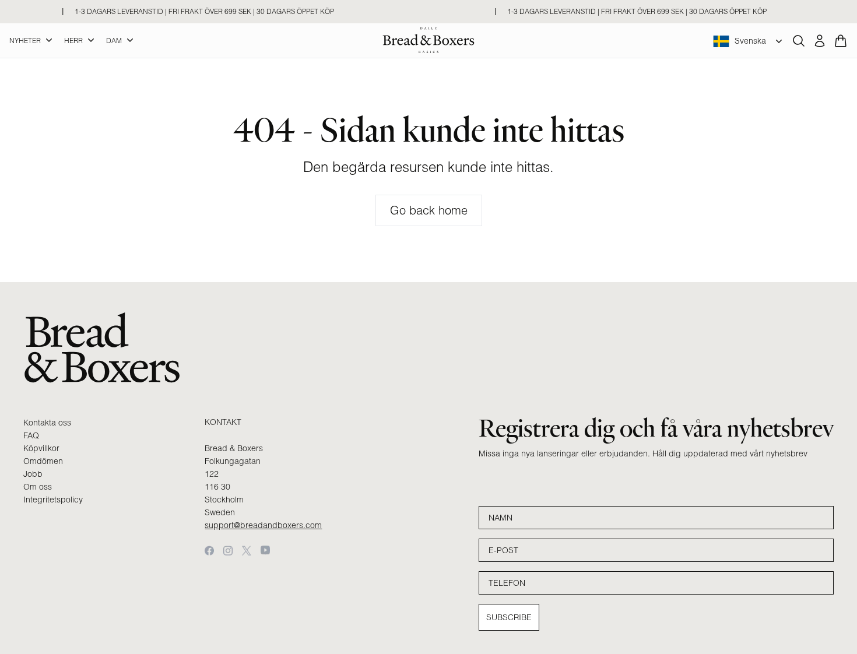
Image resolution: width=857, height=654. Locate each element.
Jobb (33, 474)
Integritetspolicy (53, 499)
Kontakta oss (47, 422)
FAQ (31, 435)
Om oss (37, 486)
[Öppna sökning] (799, 41)
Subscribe (509, 617)
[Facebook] (209, 550)
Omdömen (43, 461)
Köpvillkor (41, 448)
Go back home (429, 210)
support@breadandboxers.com (263, 525)
